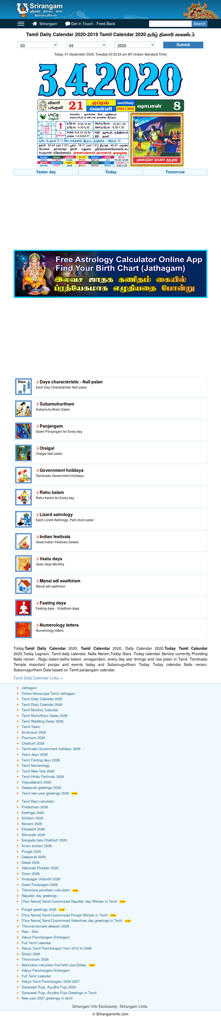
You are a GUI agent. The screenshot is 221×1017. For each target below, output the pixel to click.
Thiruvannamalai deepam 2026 (45, 926)
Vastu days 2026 (35, 754)
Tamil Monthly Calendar (40, 709)
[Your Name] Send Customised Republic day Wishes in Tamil (69, 901)
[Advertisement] (110, 213)
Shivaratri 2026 (33, 834)
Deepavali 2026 (34, 856)
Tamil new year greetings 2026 (45, 793)
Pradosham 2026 (35, 806)
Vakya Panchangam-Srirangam (46, 937)
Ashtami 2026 (32, 817)
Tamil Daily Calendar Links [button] (36, 678)
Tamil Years (31, 726)
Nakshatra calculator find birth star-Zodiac (54, 964)
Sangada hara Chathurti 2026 (44, 840)
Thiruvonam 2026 (35, 959)
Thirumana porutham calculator (46, 889)
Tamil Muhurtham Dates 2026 (44, 715)
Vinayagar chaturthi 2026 (41, 878)
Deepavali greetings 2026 (41, 787)
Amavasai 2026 (34, 732)
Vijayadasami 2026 (36, 782)
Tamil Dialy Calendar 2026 (42, 704)
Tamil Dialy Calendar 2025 (42, 698)
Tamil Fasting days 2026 (41, 759)
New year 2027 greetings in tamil (47, 998)
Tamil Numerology (36, 765)
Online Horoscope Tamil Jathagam (48, 693)
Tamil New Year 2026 (38, 771)
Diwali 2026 (30, 862)
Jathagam (29, 687)
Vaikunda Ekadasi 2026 (40, 867)
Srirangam (47, 23)
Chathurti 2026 (33, 743)
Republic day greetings (39, 895)
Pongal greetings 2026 (39, 909)
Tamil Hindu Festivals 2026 (43, 776)
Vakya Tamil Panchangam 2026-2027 (51, 981)
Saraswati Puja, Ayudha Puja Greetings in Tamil (59, 992)
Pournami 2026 (33, 737)
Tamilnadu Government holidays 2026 (51, 748)
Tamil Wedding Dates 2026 (42, 721)
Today (110, 172)
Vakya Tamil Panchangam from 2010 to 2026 (57, 948)
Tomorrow (175, 172)
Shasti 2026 (31, 953)
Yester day (46, 172)
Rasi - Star (30, 931)
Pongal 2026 (31, 851)
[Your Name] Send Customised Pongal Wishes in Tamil (65, 915)
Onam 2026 (31, 873)
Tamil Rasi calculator (38, 801)
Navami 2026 (32, 823)
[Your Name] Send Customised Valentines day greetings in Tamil (72, 920)
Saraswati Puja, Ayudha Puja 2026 (49, 986)
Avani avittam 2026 (37, 845)
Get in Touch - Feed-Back (93, 23)
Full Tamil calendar (36, 942)
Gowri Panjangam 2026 (40, 884)
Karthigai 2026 (33, 812)
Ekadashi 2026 (33, 829)
